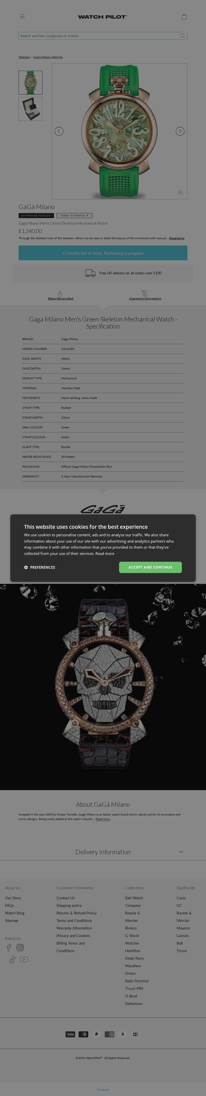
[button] (39, 567)
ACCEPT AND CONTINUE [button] (150, 567)
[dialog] (103, 548)
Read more (104, 553)
